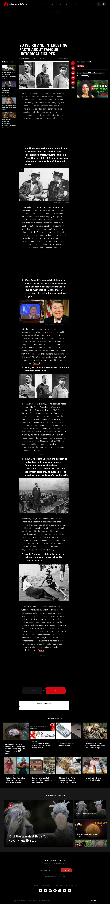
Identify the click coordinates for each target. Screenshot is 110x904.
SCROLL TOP (93, 900)
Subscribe (66, 870)
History (60, 58)
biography (53, 399)
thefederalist (63, 514)
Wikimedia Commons (61, 399)
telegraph (47, 399)
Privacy (65, 885)
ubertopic (64, 324)
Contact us (43, 885)
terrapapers (64, 602)
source (57, 247)
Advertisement (58, 885)
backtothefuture (57, 324)
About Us (35, 885)
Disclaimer (50, 885)
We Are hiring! (73, 885)
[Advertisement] (55, 26)
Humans (66, 58)
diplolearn (64, 202)
